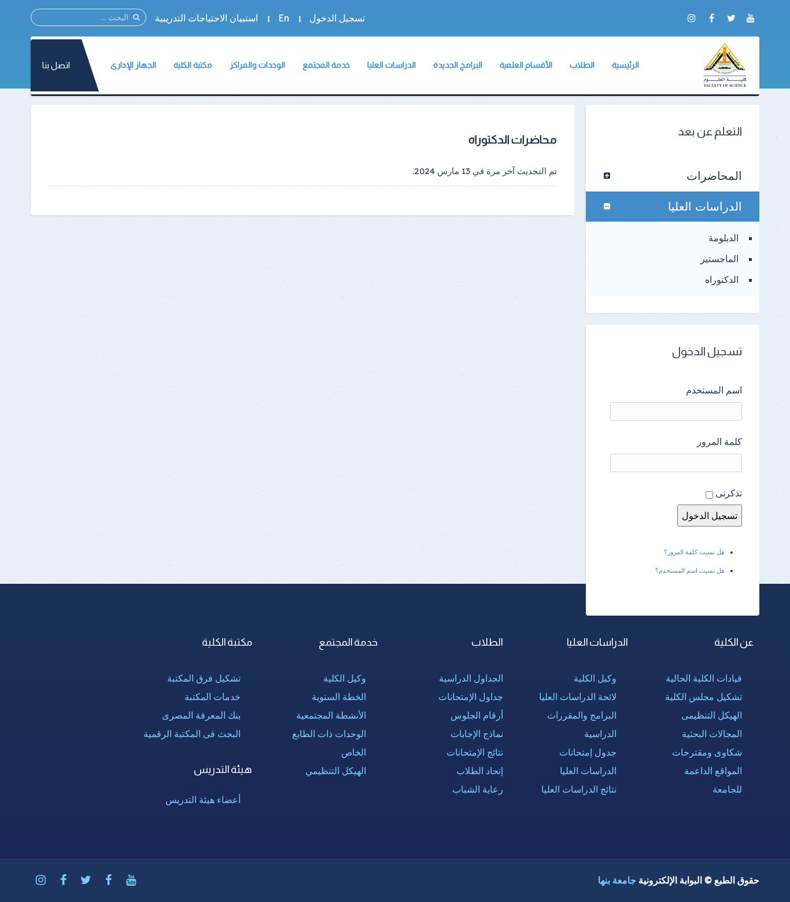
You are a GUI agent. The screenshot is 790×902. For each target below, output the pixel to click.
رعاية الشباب (477, 789)
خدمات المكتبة (212, 696)
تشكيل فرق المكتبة (204, 678)
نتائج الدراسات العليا (579, 789)
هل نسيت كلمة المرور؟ (694, 552)
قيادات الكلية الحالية (704, 678)
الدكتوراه (722, 279)
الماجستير (719, 258)
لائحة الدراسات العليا (578, 696)
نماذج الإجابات (477, 733)
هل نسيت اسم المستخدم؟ (690, 570)
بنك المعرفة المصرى (201, 715)
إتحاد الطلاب (479, 770)
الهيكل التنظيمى (711, 715)
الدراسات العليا (705, 206)
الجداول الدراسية (471, 678)
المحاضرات (714, 175)
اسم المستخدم (714, 390)
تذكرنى (728, 493)
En (283, 18)
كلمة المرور (719, 441)
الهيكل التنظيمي (335, 770)
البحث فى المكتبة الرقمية (192, 733)
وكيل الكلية (595, 678)
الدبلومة (723, 238)
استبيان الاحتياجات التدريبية (206, 18)
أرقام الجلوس (477, 715)
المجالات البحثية (712, 733)
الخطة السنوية (339, 696)
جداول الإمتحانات (470, 696)
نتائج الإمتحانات (474, 752)
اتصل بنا (56, 65)
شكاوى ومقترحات (707, 752)
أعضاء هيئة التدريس (203, 799)
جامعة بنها (617, 880)
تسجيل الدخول (337, 18)
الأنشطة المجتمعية (331, 715)
